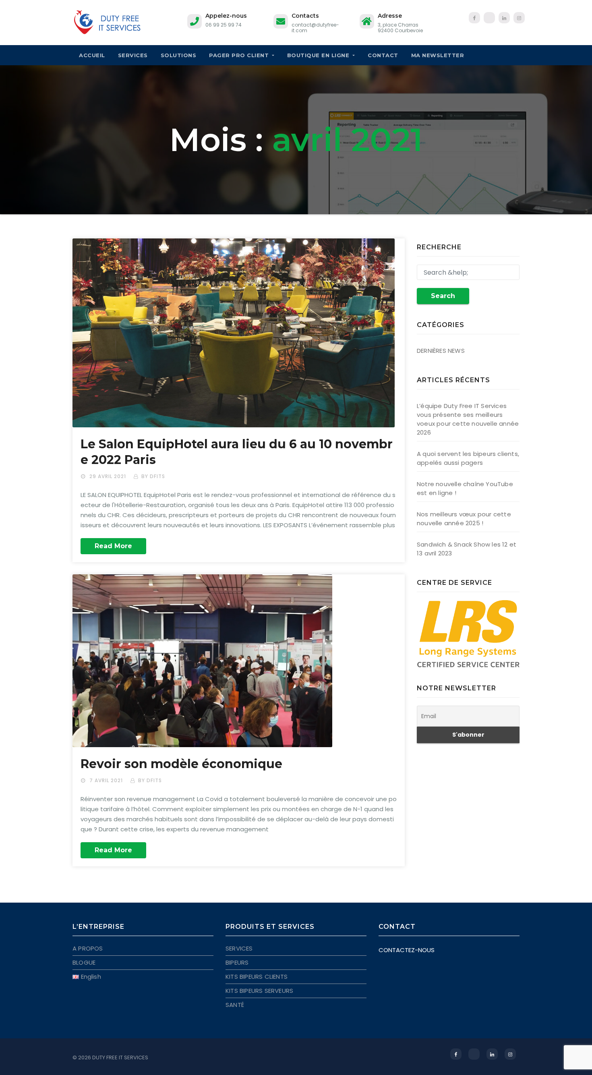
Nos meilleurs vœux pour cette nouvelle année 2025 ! (464, 518)
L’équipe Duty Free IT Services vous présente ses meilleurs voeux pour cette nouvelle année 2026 (468, 419)
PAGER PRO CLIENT (240, 55)
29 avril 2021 (108, 476)
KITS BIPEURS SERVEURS (259, 990)
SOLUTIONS (179, 55)
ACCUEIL (92, 55)
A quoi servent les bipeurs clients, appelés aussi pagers (468, 458)
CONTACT (383, 55)
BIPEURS (237, 962)
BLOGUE (83, 962)
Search (443, 296)
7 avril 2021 (106, 780)
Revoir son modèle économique (181, 763)
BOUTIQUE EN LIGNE (319, 55)
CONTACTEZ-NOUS (407, 950)
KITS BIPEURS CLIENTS (257, 976)
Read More (113, 546)
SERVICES (133, 55)
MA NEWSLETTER (437, 55)
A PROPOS (87, 948)
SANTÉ (235, 1004)
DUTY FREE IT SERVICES (120, 1057)
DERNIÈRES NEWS (441, 350)
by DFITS (153, 476)
